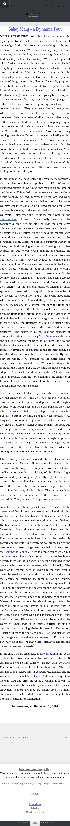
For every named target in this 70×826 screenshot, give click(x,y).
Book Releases (35, 812)
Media (35, 808)
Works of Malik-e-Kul (17, 737)
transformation (8, 219)
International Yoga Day (35, 769)
